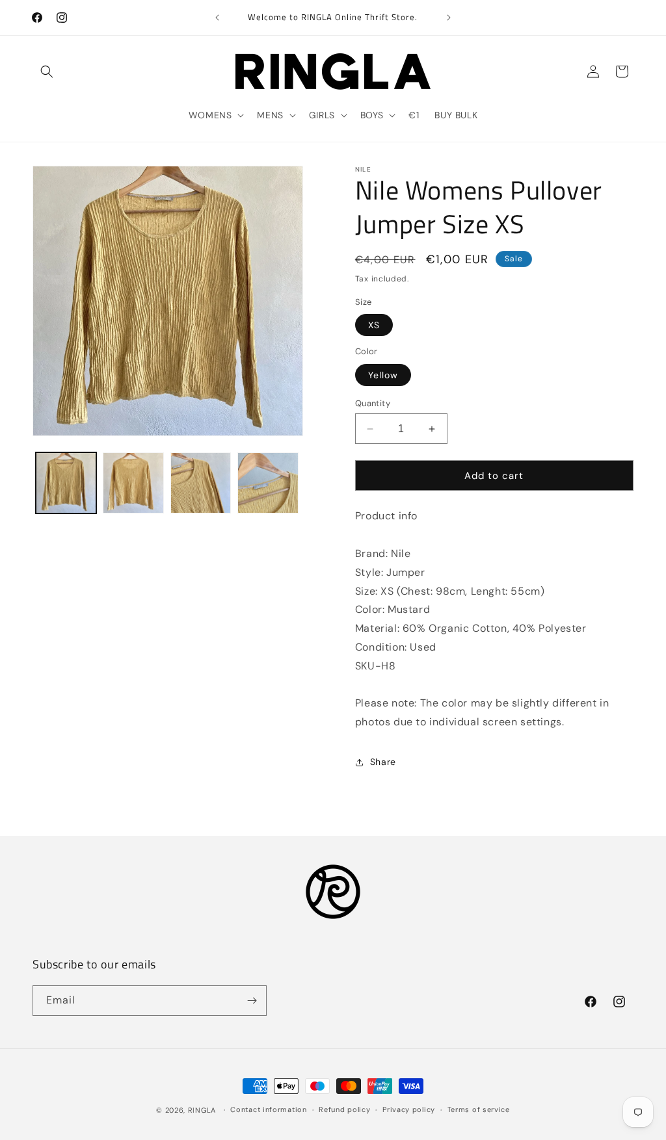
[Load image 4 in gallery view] (267, 482)
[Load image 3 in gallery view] (200, 482)
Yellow (383, 375)
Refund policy (344, 1109)
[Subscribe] (251, 1000)
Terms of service (478, 1109)
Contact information (268, 1109)
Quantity (372, 403)
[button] (47, 71)
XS (374, 325)
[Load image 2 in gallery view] (133, 482)
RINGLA (202, 1110)
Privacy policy (408, 1109)
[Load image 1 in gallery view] (66, 482)
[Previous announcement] (217, 17)
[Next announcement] (448, 17)
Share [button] (383, 762)
